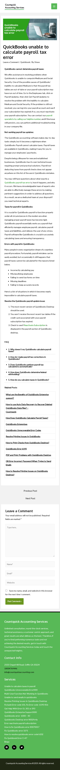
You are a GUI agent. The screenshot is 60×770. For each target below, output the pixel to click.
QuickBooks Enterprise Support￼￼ (20, 712)
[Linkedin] (14, 747)
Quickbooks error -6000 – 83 (17, 716)
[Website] (30, 583)
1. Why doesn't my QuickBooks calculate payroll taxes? (29, 350)
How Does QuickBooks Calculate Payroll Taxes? (27, 418)
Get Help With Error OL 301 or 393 (19, 708)
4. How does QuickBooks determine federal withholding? (27, 373)
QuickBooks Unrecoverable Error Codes (23, 430)
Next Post (30, 498)
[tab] (30, 350)
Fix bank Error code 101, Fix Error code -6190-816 (26, 704)
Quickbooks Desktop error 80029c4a (21, 719)
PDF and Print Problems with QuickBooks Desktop (28, 455)
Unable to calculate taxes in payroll (19, 686)
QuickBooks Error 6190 (16, 449)
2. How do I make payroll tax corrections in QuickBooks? (27, 358)
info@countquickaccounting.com (19, 672)
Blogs (6, 741)
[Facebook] (6, 747)
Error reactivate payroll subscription (20, 723)
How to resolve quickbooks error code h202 (23, 734)
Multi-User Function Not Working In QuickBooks (26, 693)
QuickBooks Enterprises (16, 424)
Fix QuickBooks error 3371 (16, 730)
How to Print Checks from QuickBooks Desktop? (27, 442)
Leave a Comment (11, 62)
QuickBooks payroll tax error (17, 182)
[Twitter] (22, 747)
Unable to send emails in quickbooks (20, 697)
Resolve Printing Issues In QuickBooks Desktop (25, 701)
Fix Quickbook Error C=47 (15, 738)
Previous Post (30, 491)
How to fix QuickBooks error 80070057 (21, 727)
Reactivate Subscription (34, 325)
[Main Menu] (54, 6)
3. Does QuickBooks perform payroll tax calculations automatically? (26, 365)
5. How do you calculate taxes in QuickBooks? (28, 380)
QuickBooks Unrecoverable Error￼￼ (21, 690)
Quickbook (25, 62)
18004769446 (10, 668)
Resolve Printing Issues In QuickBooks (23, 436)
